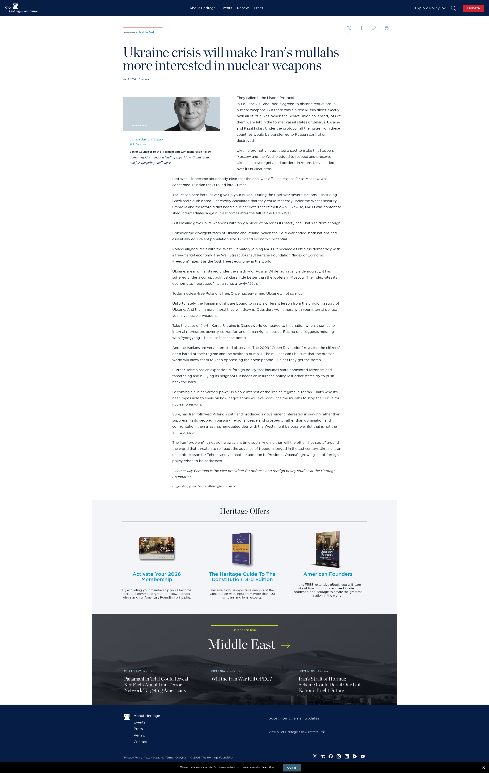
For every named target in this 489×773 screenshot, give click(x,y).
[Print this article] (386, 28)
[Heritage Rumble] (355, 757)
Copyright (182, 757)
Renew (243, 8)
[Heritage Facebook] (331, 757)
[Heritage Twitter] (315, 757)
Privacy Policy (133, 757)
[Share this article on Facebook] (361, 28)
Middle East (146, 32)
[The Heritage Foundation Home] (22, 8)
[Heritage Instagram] (339, 757)
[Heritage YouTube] (363, 757)
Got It (291, 767)
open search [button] (453, 8)
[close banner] (483, 768)
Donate (473, 8)
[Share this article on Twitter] (349, 29)
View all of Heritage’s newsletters (293, 732)
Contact (140, 742)
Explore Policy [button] (427, 8)
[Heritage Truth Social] (323, 757)
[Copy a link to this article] (374, 28)
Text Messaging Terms (158, 757)
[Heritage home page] (127, 716)
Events (226, 8)
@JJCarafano (138, 144)
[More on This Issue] (285, 642)
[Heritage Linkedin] (347, 757)
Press (258, 8)
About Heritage (202, 8)
